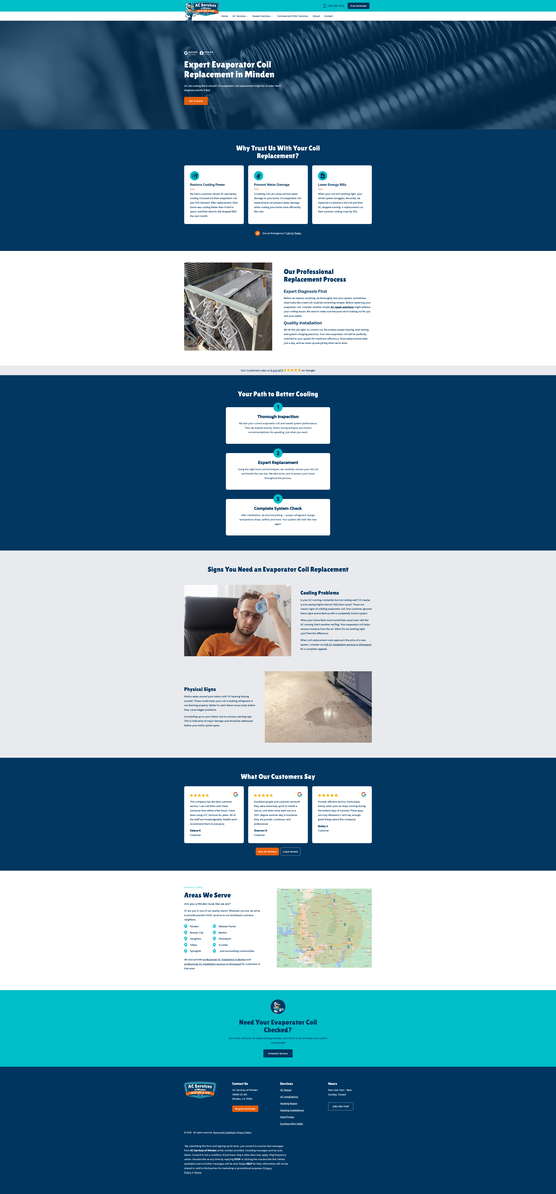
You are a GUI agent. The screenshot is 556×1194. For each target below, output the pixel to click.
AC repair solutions (342, 307)
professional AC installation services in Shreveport (212, 964)
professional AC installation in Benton (224, 959)
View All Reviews (267, 851)
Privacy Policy (244, 1132)
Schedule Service (278, 1053)
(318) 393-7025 (336, 6)
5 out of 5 (277, 370)
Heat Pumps (287, 1117)
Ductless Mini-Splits (291, 1124)
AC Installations (289, 1097)
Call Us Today (293, 233)
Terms (197, 1172)
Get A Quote (196, 101)
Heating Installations (292, 1110)
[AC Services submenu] (247, 16)
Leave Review (290, 851)
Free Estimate (359, 6)
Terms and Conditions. (224, 1132)
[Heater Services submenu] (272, 16)
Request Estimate (245, 1108)
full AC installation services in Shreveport (347, 645)
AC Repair (286, 1090)
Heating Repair (288, 1103)
